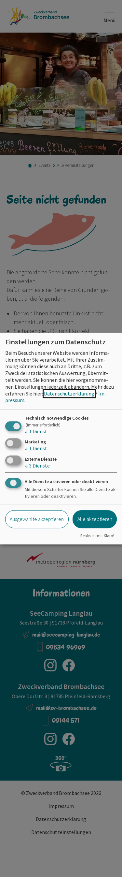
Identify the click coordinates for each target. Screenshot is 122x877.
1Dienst (36, 431)
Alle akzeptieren (94, 519)
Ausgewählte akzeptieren (37, 519)
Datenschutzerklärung (69, 393)
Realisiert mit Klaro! (97, 535)
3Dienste (37, 465)
